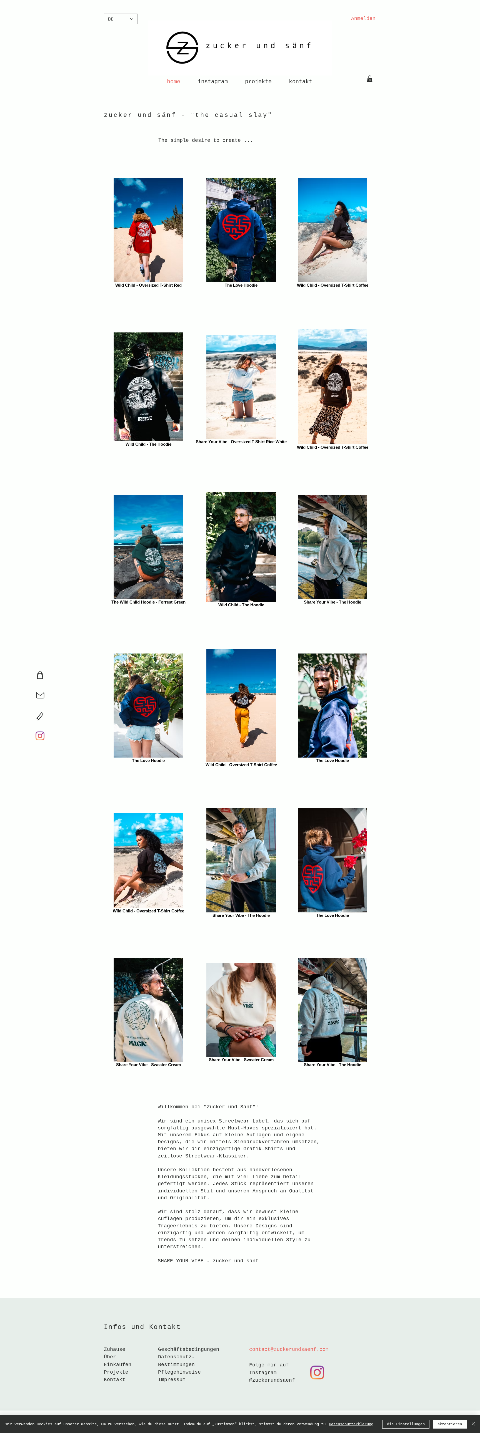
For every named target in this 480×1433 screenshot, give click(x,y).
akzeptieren (450, 1424)
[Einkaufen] (39, 675)
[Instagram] (40, 735)
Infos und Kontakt (142, 1327)
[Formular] (40, 717)
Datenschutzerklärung (351, 1424)
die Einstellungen (406, 1424)
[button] (369, 78)
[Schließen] (473, 1424)
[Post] (40, 695)
